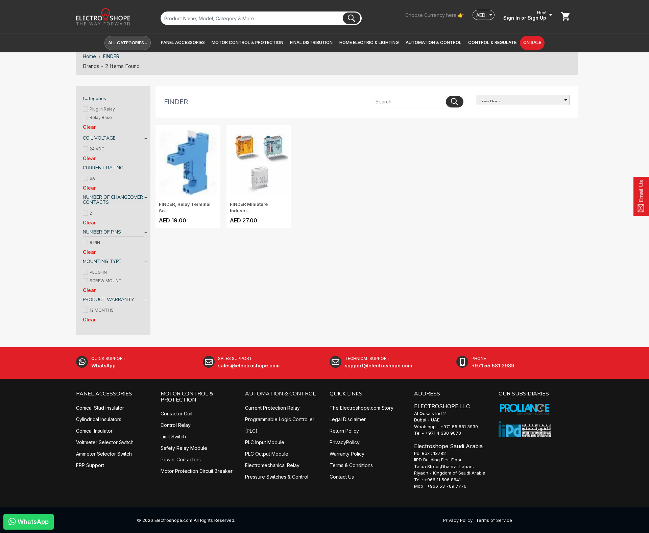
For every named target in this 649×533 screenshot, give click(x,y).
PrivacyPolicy (345, 442)
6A (92, 178)
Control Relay (176, 425)
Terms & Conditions (351, 465)
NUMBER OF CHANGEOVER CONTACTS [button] (113, 200)
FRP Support (90, 465)
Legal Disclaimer (348, 419)
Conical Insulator (94, 431)
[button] (183, 42)
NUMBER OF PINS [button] (102, 232)
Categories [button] (94, 98)
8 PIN (95, 242)
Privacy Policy (458, 520)
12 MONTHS (102, 310)
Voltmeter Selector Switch (105, 442)
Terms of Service (494, 520)
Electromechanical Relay (272, 465)
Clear (89, 127)
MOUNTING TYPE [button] (102, 261)
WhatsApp (32, 521)
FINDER (111, 56)
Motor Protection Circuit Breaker (197, 471)
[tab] (113, 99)
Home (89, 56)
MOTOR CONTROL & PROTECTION (187, 397)
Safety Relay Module (184, 448)
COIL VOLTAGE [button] (99, 138)
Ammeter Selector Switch (104, 454)
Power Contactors (181, 459)
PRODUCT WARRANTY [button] (108, 299)
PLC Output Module (266, 454)
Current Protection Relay (272, 408)
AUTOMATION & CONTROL (280, 393)
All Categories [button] (126, 42)
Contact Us (342, 477)
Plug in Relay (102, 109)
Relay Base (101, 117)
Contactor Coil (176, 413)
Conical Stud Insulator (100, 408)
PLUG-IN (98, 272)
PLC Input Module (264, 442)
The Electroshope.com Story (361, 408)
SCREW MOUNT (106, 280)
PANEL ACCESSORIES (104, 393)
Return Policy (344, 431)
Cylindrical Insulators (98, 419)
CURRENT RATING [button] (103, 167)
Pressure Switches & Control (276, 477)
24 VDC (97, 148)
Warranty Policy (347, 454)
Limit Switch (173, 436)
